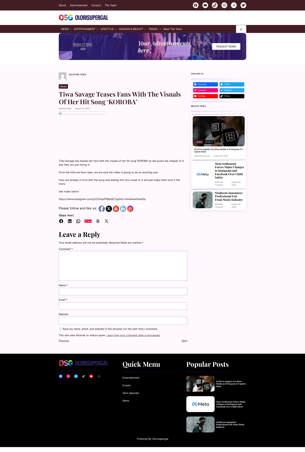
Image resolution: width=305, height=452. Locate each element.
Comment (66, 249)
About (62, 5)
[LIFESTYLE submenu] (116, 29)
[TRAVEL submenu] (160, 29)
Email (63, 299)
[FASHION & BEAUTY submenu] (145, 29)
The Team (111, 5)
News (63, 86)
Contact (96, 5)
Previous (64, 340)
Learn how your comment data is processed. (133, 335)
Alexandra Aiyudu (202, 156)
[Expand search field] (241, 29)
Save (90, 221)
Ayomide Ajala (65, 108)
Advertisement (79, 5)
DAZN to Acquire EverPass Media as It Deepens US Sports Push (218, 150)
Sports (209, 142)
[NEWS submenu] (71, 29)
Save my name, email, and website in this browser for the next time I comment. (110, 328)
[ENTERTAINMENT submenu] (97, 29)
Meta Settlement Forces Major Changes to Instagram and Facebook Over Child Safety (229, 170)
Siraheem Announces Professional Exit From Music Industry (229, 196)
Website (63, 314)
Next (184, 340)
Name (63, 285)
